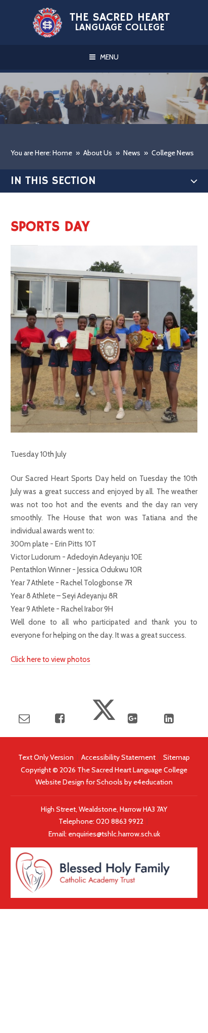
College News (172, 152)
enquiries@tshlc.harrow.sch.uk (114, 833)
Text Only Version (46, 757)
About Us (97, 152)
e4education (153, 781)
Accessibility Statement (118, 757)
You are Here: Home (41, 152)
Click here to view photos (50, 659)
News (131, 152)
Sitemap (176, 757)
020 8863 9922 (120, 821)
